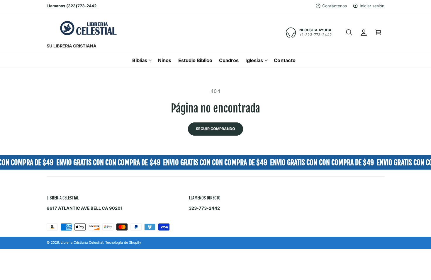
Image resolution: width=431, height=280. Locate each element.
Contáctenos (334, 6)
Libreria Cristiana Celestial (82, 242)
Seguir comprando (215, 129)
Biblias (139, 60)
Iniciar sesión (372, 6)
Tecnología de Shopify (123, 242)
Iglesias (254, 60)
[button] (349, 32)
